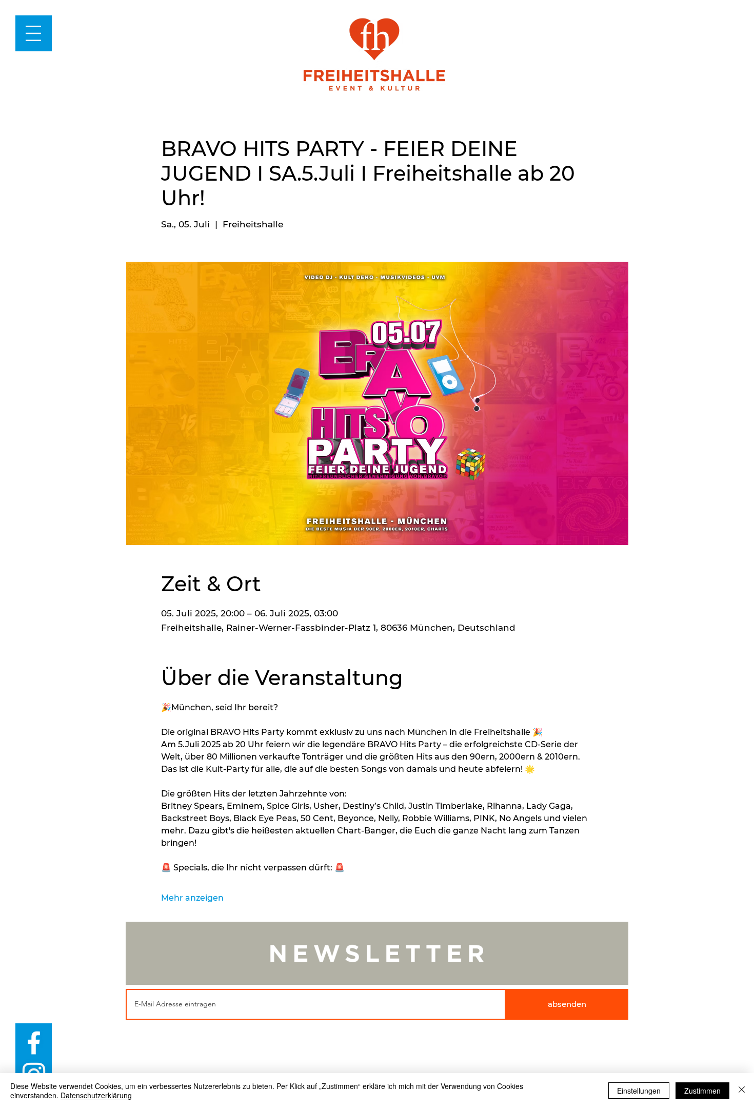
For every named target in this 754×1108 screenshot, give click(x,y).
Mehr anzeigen (192, 898)
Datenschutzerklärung (96, 1095)
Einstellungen (639, 1090)
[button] (33, 33)
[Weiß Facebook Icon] (33, 1042)
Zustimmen (702, 1090)
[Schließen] (742, 1090)
